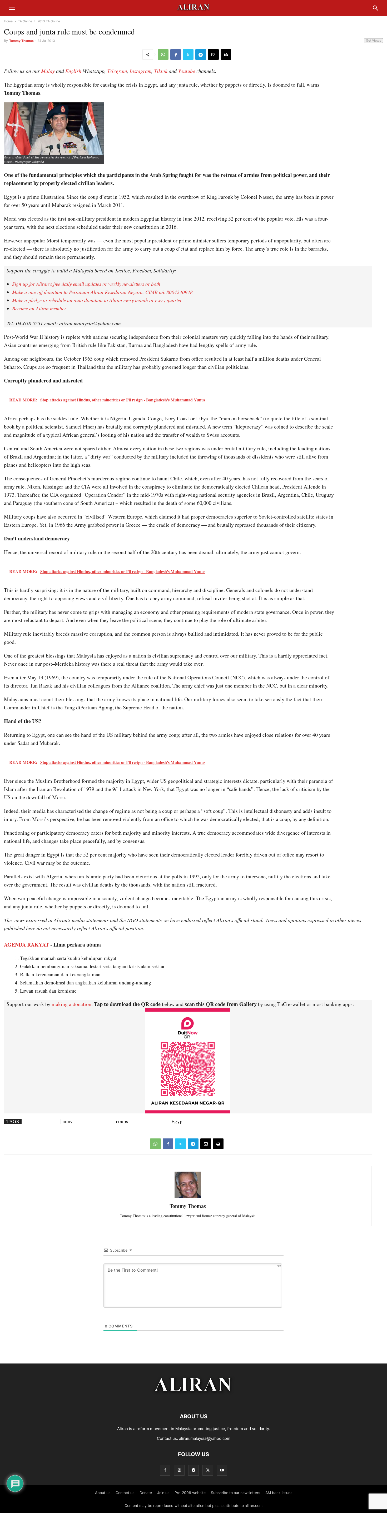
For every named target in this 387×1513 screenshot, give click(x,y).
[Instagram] (179, 1470)
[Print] (226, 54)
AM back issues (278, 1492)
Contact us (125, 1492)
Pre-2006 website (190, 1492)
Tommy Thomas (21, 41)
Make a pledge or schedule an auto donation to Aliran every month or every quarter (97, 300)
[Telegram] (200, 54)
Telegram (117, 70)
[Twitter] (188, 54)
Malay (48, 70)
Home (8, 21)
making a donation (71, 1004)
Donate (146, 1492)
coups (122, 1121)
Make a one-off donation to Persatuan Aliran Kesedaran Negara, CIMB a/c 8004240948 (102, 292)
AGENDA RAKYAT (26, 944)
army (68, 1121)
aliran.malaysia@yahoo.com (204, 1438)
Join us (163, 1492)
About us (102, 1492)
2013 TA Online (48, 21)
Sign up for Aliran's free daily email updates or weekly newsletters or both (86, 284)
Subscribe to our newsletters (235, 1492)
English (73, 70)
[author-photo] (188, 1197)
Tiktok (160, 70)
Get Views (373, 40)
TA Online (25, 21)
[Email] (213, 54)
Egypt (177, 1121)
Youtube (186, 70)
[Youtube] (222, 1470)
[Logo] (194, 1400)
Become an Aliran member (39, 308)
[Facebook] (175, 54)
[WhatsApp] (163, 54)
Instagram (140, 70)
